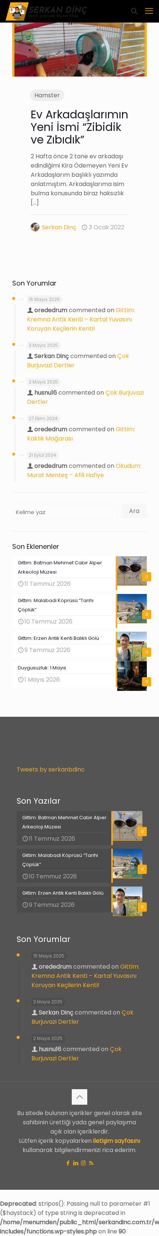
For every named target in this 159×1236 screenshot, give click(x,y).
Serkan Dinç (59, 227)
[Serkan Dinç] (46, 11)
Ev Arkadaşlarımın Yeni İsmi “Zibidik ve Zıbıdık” (79, 127)
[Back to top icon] (79, 1097)
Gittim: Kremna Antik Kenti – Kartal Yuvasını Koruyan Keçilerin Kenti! (81, 319)
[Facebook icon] (68, 1163)
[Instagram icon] (83, 1163)
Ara (134, 511)
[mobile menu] (149, 11)
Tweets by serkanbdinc (51, 769)
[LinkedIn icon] (75, 1163)
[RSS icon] (91, 1163)
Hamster (47, 95)
